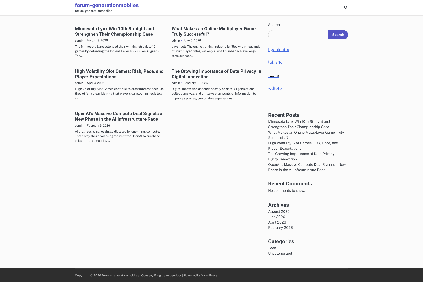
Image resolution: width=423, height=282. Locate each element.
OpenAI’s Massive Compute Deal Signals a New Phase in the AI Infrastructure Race (118, 116)
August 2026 (279, 211)
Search (274, 25)
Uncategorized (280, 253)
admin (79, 40)
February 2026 (280, 228)
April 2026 (277, 222)
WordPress (209, 275)
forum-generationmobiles (107, 5)
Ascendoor (174, 275)
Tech (272, 248)
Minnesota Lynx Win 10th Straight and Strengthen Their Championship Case (114, 31)
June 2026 (276, 217)
